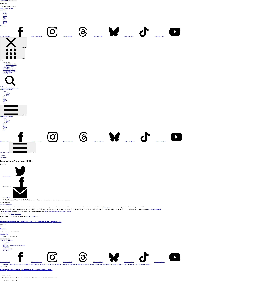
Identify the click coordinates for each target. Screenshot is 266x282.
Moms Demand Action (11, 63)
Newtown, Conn (106, 207)
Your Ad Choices (6, 247)
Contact (4, 244)
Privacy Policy (6, 246)
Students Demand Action (11, 65)
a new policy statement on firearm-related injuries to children (57, 211)
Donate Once (16, 88)
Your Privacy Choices (7, 249)
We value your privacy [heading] (6, 275)
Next (1, 218)
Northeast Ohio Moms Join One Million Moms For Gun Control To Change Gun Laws (30, 222)
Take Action (2, 25)
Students (5, 22)
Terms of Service (6, 250)
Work (4, 17)
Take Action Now (4, 234)
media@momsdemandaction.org (32, 216)
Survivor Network (10, 66)
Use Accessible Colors (11, 0)
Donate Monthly (9, 88)
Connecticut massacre (6, 211)
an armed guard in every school (154, 209)
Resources (5, 21)
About (4, 12)
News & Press (3, 157)
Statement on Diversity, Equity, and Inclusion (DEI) (14, 245)
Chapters (5, 14)
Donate (7, 152)
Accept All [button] (6, 280)
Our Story (5, 13)
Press (4, 23)
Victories (5, 16)
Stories (4, 19)
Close (2, 60)
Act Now (3, 229)
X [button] (263, 275)
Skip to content (3, 0)
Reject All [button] (14, 280)
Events (4, 18)
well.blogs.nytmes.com (16, 214)
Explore (23, 58)
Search (1, 86)
